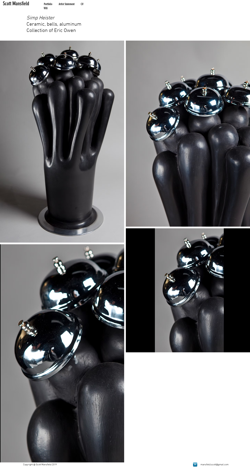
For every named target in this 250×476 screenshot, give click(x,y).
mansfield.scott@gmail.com (215, 464)
